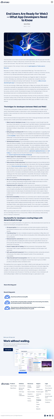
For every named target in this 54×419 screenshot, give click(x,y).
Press (37, 406)
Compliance (47, 402)
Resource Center (31, 391)
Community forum (38, 394)
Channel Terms (48, 400)
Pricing (29, 398)
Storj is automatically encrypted (19, 166)
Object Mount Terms (48, 391)
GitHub (37, 397)
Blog (28, 389)
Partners (29, 400)
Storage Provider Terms (48, 397)
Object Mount (13, 388)
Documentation (31, 396)
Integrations (30, 394)
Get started (8, 349)
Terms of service (48, 388)
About (37, 402)
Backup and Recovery (21, 388)
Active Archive (22, 385)
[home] (5, 2)
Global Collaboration (21, 394)
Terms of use (47, 394)
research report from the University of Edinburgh (20, 154)
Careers (38, 404)
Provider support (39, 391)
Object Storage (13, 385)
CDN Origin (21, 391)
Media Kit (38, 409)
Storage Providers (30, 386)
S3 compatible (11, 135)
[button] (52, 2)
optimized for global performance (37, 151)
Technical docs (39, 389)
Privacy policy (48, 385)
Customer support (38, 386)
